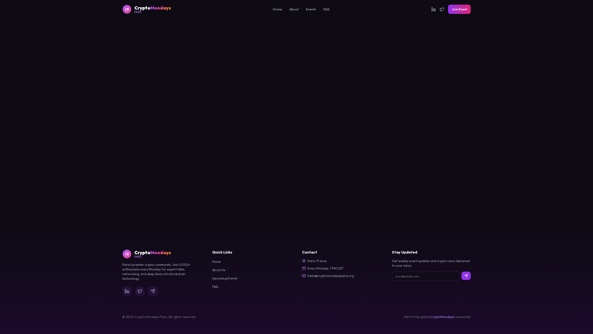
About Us (218, 270)
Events (311, 9)
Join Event (459, 9)
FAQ (326, 9)
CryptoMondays (442, 317)
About (294, 9)
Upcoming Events (224, 278)
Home (277, 9)
